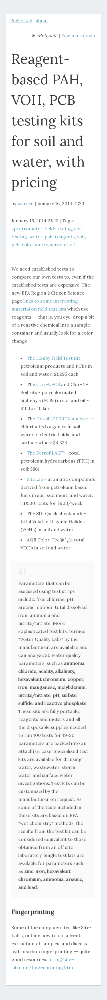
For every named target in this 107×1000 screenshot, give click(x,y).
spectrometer (26, 228)
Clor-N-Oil (48, 384)
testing (19, 236)
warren (25, 203)
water (35, 236)
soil (78, 228)
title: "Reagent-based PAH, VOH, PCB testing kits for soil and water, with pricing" (45, 36)
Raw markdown (78, 35)
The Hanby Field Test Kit (53, 358)
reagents (65, 236)
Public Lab (21, 20)
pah (49, 236)
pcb (15, 244)
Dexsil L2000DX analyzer (63, 418)
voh (81, 236)
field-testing (58, 228)
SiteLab (35, 479)
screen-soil (62, 244)
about (42, 20)
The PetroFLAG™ (46, 453)
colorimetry (35, 244)
